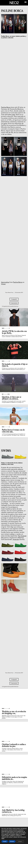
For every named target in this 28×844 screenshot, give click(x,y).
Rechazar (12, 841)
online (12, 534)
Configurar (20, 841)
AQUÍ (2, 838)
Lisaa (13, 114)
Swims (3, 480)
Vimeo (3, 284)
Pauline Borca (5, 107)
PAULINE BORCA (12, 11)
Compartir (14, 299)
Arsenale (16, 539)
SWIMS (6, 450)
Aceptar (4, 841)
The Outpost (22, 536)
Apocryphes (5, 282)
